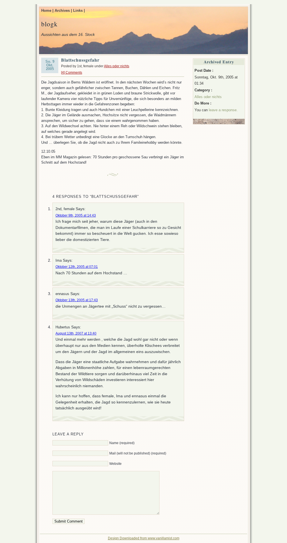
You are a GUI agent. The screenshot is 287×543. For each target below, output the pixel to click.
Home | (47, 10)
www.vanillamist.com (163, 538)
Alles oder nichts (116, 66)
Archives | (63, 10)
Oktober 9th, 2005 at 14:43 (75, 215)
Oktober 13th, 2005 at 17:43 (76, 300)
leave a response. (223, 110)
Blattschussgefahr (80, 60)
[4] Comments (71, 73)
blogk (49, 24)
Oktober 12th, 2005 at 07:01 (76, 267)
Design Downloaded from (128, 538)
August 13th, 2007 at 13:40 (75, 333)
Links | (79, 10)
